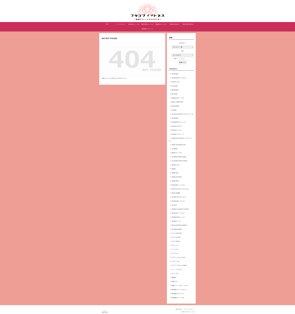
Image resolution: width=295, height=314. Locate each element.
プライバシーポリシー (189, 309)
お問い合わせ (178, 309)
